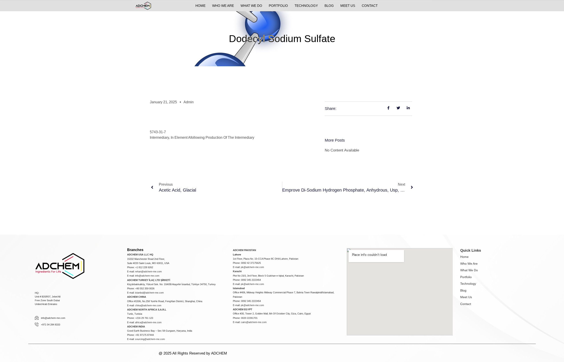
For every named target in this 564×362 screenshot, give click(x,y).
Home (464, 257)
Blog (463, 290)
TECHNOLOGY (306, 5)
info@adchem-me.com (147, 275)
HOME (200, 5)
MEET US (347, 5)
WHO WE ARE (223, 5)
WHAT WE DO (251, 5)
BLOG (329, 5)
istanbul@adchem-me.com (149, 292)
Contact (465, 304)
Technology (468, 283)
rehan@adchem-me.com (148, 271)
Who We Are (469, 263)
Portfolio (466, 277)
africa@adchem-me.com (148, 322)
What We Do (469, 270)
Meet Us (466, 297)
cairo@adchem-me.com (254, 322)
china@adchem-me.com (148, 305)
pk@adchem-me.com (252, 267)
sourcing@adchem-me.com (150, 339)
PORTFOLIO (278, 5)
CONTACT (370, 5)
